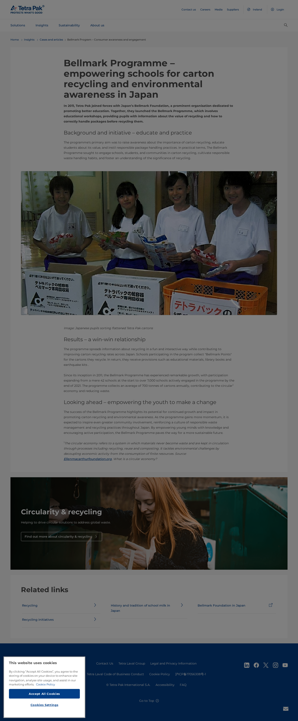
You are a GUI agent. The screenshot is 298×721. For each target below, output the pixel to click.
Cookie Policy (45, 684)
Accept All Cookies (44, 693)
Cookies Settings (44, 705)
